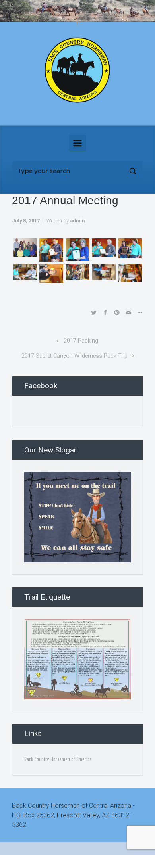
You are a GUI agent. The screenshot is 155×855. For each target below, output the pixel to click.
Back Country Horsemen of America (58, 759)
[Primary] (77, 143)
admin (77, 221)
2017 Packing (81, 340)
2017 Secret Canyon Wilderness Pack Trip (74, 356)
